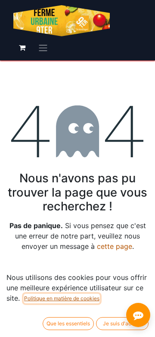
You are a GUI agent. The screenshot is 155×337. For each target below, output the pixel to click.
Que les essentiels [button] (68, 323)
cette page (114, 246)
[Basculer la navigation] (43, 47)
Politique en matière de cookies (61, 298)
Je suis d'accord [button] (122, 323)
